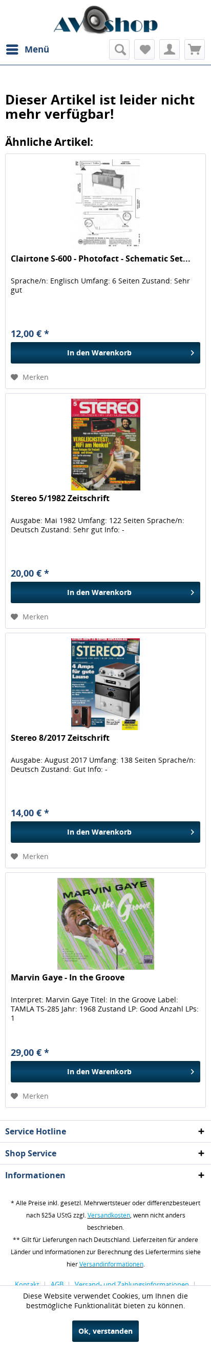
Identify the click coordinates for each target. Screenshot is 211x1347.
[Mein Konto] (169, 49)
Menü (37, 49)
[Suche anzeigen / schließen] (119, 49)
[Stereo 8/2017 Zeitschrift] (105, 684)
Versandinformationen (111, 1264)
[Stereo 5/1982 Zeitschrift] (105, 444)
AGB (57, 1284)
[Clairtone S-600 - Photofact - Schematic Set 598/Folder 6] (105, 205)
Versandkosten (109, 1215)
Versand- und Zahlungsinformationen (132, 1284)
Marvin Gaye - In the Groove (67, 977)
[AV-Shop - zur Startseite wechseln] (105, 19)
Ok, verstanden (105, 1331)
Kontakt (27, 1284)
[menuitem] (27, 49)
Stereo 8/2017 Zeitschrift (60, 738)
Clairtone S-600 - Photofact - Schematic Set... (101, 258)
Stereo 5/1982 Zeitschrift (60, 498)
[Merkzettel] (144, 49)
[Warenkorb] (194, 49)
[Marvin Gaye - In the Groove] (105, 924)
